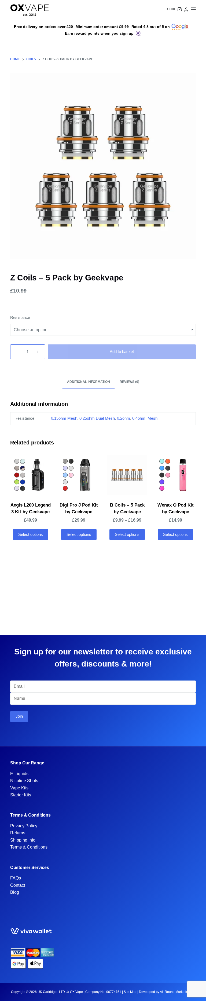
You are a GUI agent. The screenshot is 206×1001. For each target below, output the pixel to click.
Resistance (20, 317)
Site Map (130, 992)
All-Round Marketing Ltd (177, 992)
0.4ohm (138, 418)
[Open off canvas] (193, 9)
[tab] (88, 382)
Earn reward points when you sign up (99, 33)
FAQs (15, 878)
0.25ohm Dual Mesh (97, 418)
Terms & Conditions (28, 847)
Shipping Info (22, 840)
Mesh (152, 418)
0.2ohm (123, 418)
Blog (14, 892)
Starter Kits (20, 795)
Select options (30, 534)
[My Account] (186, 10)
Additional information (88, 382)
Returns (17, 833)
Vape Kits (19, 788)
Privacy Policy (23, 826)
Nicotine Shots (24, 780)
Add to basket (122, 351)
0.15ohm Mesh (64, 418)
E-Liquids (19, 773)
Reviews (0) (129, 382)
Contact (17, 885)
